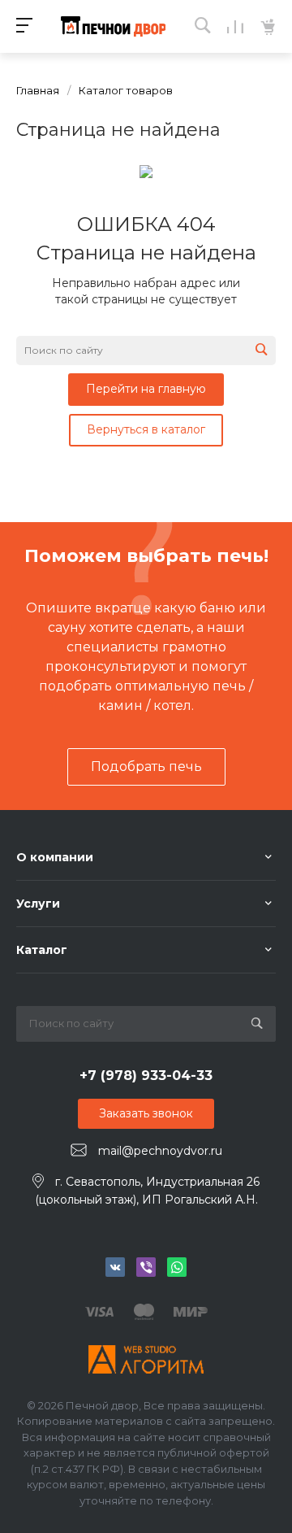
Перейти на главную (146, 388)
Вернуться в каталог (146, 429)
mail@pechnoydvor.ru (160, 1150)
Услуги (38, 903)
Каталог (41, 950)
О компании (54, 857)
